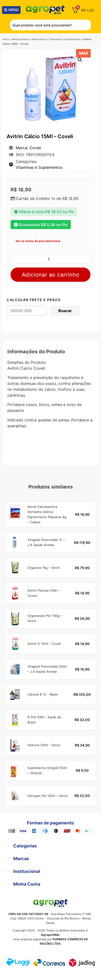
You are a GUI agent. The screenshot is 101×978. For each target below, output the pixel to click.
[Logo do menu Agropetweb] (46, 10)
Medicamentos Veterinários (29, 39)
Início (5, 39)
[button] (80, 59)
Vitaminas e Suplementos (65, 39)
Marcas (21, 858)
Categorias (25, 845)
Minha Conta (26, 884)
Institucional (26, 871)
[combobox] (50, 25)
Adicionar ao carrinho (50, 274)
